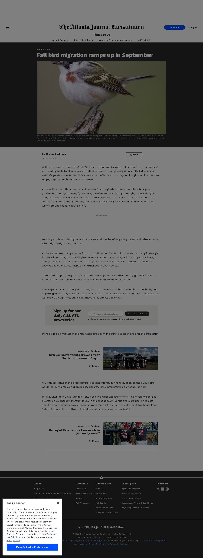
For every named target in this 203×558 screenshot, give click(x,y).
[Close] (58, 503)
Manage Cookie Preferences (32, 547)
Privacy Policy (13, 540)
